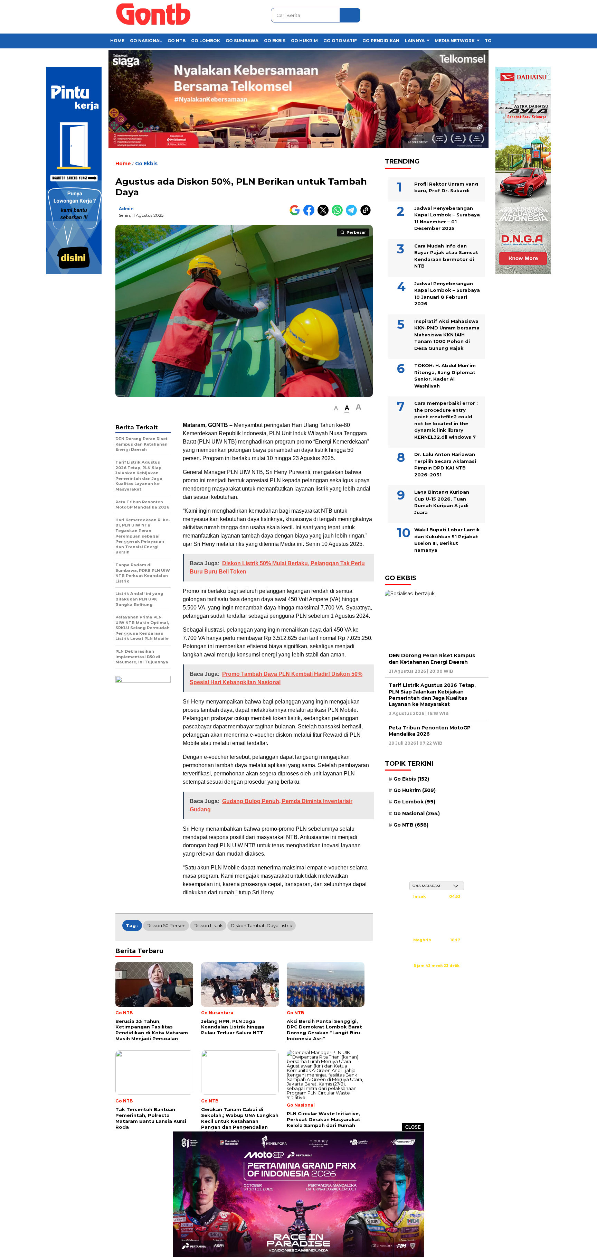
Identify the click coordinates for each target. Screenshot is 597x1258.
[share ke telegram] (353, 214)
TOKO (492, 40)
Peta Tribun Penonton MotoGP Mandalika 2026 (430, 730)
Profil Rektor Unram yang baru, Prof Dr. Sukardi (446, 187)
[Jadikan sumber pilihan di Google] (296, 214)
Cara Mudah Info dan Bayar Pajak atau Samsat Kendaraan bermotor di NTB (446, 256)
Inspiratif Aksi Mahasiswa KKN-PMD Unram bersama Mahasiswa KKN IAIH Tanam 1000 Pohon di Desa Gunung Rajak (447, 334)
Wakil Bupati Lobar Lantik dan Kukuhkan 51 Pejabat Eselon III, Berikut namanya (447, 539)
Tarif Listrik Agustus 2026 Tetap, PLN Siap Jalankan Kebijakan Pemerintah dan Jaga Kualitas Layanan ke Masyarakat (432, 694)
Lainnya (415, 40)
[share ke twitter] (325, 214)
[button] (336, 408)
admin (126, 208)
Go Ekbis (274, 40)
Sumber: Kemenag (437, 973)
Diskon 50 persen (166, 925)
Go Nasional (146, 40)
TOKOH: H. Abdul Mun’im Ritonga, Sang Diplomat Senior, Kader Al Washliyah (445, 375)
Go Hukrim (304, 40)
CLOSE (413, 1127)
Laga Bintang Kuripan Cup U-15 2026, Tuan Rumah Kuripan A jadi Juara (441, 502)
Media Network (455, 40)
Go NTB (177, 40)
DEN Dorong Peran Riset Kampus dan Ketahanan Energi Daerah (432, 658)
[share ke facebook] (310, 214)
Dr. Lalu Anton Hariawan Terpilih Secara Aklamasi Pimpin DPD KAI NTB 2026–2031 (445, 464)
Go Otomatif (340, 40)
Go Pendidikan (380, 40)
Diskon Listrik (208, 925)
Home (117, 40)
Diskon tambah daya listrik (261, 925)
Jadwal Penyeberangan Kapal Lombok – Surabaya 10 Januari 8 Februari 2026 (447, 293)
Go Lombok (205, 40)
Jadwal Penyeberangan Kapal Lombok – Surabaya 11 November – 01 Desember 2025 (447, 218)
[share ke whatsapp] (339, 214)
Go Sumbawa (242, 40)
